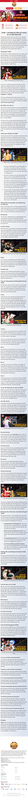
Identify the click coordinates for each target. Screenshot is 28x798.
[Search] (11, 1)
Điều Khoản (9, 794)
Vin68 (4, 794)
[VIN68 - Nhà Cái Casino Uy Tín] (14, 4)
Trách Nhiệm (22, 794)
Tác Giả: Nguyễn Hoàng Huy (14, 795)
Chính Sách (15, 794)
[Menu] (2, 4)
